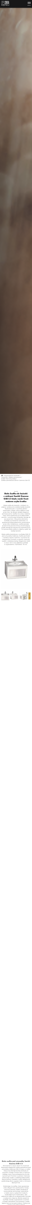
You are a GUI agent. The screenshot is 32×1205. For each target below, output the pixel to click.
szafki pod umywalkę (8, 479)
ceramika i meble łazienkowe (11, 477)
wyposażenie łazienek (11, 475)
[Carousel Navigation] (29, 596)
